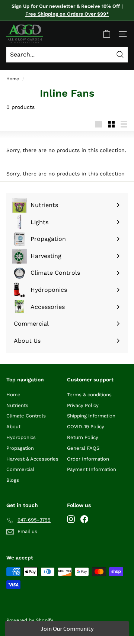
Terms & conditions (89, 394)
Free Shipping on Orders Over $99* (67, 14)
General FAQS (83, 448)
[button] (66, 628)
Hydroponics (21, 437)
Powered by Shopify (29, 620)
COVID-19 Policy (85, 426)
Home (12, 78)
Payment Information (91, 469)
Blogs (12, 480)
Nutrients (17, 405)
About (13, 426)
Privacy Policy (83, 405)
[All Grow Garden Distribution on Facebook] (84, 519)
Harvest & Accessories (32, 459)
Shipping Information (91, 416)
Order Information (88, 459)
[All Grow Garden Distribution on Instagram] (71, 519)
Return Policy (82, 437)
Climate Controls (26, 416)
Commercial (20, 469)
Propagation (20, 448)
